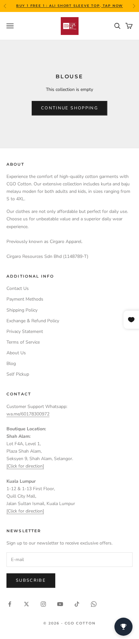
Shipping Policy (21, 310)
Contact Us (17, 288)
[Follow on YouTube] (60, 604)
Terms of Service (23, 342)
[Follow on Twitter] (26, 604)
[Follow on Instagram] (43, 604)
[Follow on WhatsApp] (94, 604)
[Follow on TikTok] (77, 604)
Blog (11, 363)
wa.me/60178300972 (27, 414)
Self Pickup (17, 374)
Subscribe (31, 580)
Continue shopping (69, 108)
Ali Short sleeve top (74, 6)
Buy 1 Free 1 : (32, 6)
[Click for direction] (25, 466)
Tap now (112, 6)
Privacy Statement (24, 331)
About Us (16, 353)
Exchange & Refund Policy (32, 321)
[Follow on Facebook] (9, 604)
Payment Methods (24, 299)
